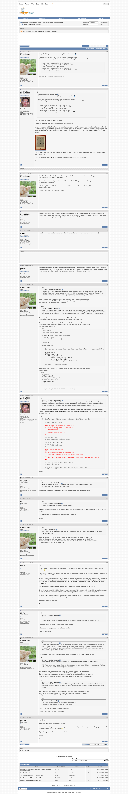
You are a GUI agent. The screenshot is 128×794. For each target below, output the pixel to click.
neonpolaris (25, 214)
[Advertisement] (64, 38)
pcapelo (23, 565)
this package (78, 673)
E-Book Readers (37, 22)
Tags (21, 748)
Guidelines (42, 18)
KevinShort (25, 54)
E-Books (60, 18)
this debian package (53, 302)
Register (25, 18)
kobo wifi (27, 750)
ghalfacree (25, 481)
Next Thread (69, 756)
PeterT (23, 233)
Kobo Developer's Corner (56, 22)
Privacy (104, 788)
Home (21, 4)
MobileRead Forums (27, 22)
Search (101, 18)
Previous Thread (60, 756)
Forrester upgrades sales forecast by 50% (30, 780)
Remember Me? (104, 22)
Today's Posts (82, 18)
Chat (37, 4)
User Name (86, 22)
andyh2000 (25, 92)
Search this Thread (101, 48)
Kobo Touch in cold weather (27, 772)
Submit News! (45, 4)
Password (85, 24)
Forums (27, 4)
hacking (22, 750)
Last (104, 46)
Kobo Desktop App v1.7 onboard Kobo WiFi (30, 777)
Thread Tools (89, 48)
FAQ (94, 788)
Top (108, 788)
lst (21, 501)
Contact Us (89, 788)
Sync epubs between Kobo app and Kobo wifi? (31, 775)
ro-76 (22, 613)
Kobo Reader (46, 22)
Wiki (32, 4)
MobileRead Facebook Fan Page (47, 31)
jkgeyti (23, 268)
